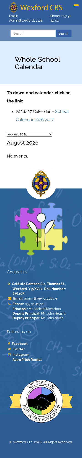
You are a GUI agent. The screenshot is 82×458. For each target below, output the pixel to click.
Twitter (19, 349)
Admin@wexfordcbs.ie (25, 20)
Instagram (21, 354)
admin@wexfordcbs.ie (40, 298)
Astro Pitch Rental (27, 359)
